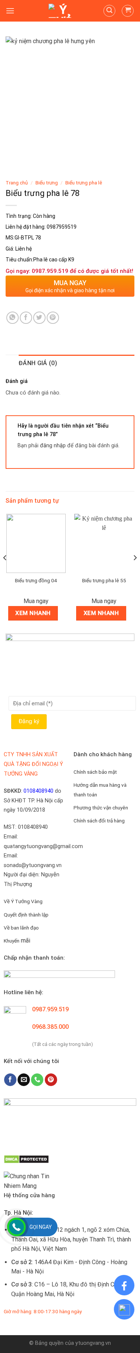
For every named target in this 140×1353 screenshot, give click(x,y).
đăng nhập (53, 445)
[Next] (135, 572)
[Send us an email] (24, 1079)
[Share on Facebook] (26, 318)
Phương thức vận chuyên (101, 808)
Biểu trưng (46, 183)
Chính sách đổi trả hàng (99, 821)
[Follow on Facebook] (10, 1079)
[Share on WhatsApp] (12, 318)
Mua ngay (36, 601)
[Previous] (5, 572)
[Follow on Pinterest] (51, 1079)
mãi (17, 940)
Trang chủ (17, 183)
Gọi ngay (40, 1227)
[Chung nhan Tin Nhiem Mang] (32, 1180)
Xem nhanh (32, 613)
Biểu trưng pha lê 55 (104, 580)
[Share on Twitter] (39, 318)
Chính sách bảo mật (95, 772)
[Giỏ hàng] (128, 11)
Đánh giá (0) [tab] (38, 363)
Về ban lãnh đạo (21, 928)
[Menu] (10, 10)
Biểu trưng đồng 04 (36, 580)
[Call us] (37, 1079)
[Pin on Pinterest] (53, 318)
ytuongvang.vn (93, 1343)
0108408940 (38, 791)
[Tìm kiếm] (109, 11)
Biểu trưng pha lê (83, 183)
